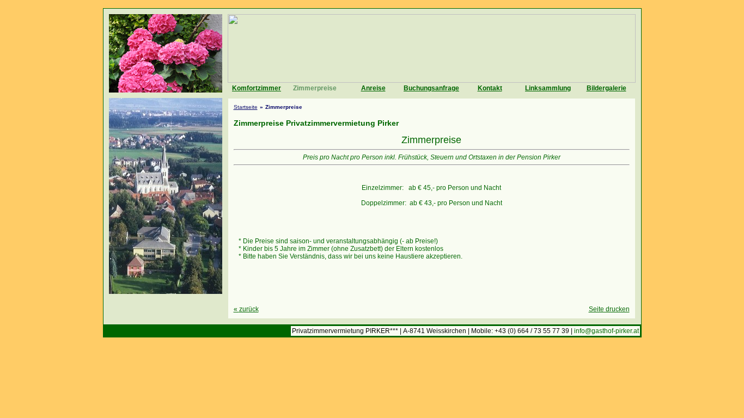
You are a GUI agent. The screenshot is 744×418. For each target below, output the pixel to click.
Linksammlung (548, 88)
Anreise (373, 88)
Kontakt (490, 88)
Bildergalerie (606, 88)
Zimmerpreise (315, 88)
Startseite (246, 107)
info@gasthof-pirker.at (606, 331)
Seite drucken (609, 309)
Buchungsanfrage (431, 88)
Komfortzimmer (256, 88)
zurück (246, 309)
